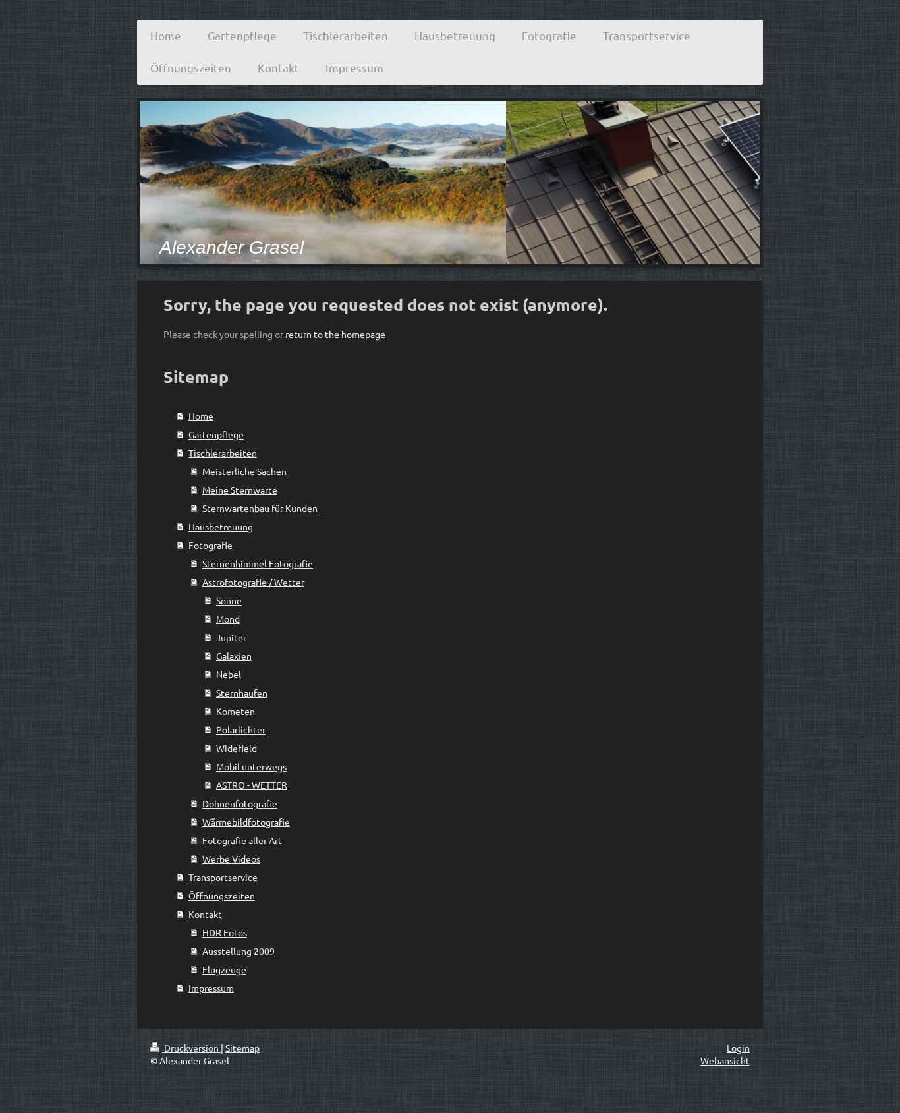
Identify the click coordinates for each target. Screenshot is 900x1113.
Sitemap (242, 1048)
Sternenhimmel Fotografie (257, 563)
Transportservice (223, 877)
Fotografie (210, 545)
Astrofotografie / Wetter (253, 582)
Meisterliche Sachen (244, 471)
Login (738, 1048)
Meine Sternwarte (239, 490)
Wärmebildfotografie (246, 822)
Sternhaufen (241, 693)
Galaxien (234, 656)
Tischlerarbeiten (222, 453)
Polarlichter (241, 729)
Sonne (229, 600)
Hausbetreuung (220, 526)
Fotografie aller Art (242, 840)
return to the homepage (335, 334)
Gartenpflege (216, 434)
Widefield (236, 748)
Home (200, 416)
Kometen (235, 711)
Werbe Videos (231, 859)
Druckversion (191, 1048)
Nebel (228, 674)
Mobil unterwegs (251, 766)
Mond (228, 619)
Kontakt (205, 914)
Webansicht (725, 1060)
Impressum (211, 988)
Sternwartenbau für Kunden (260, 508)
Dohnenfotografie (239, 803)
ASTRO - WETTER (251, 785)
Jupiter (231, 637)
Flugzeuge (224, 969)
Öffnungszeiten (221, 895)
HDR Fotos (224, 932)
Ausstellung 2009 (238, 951)
